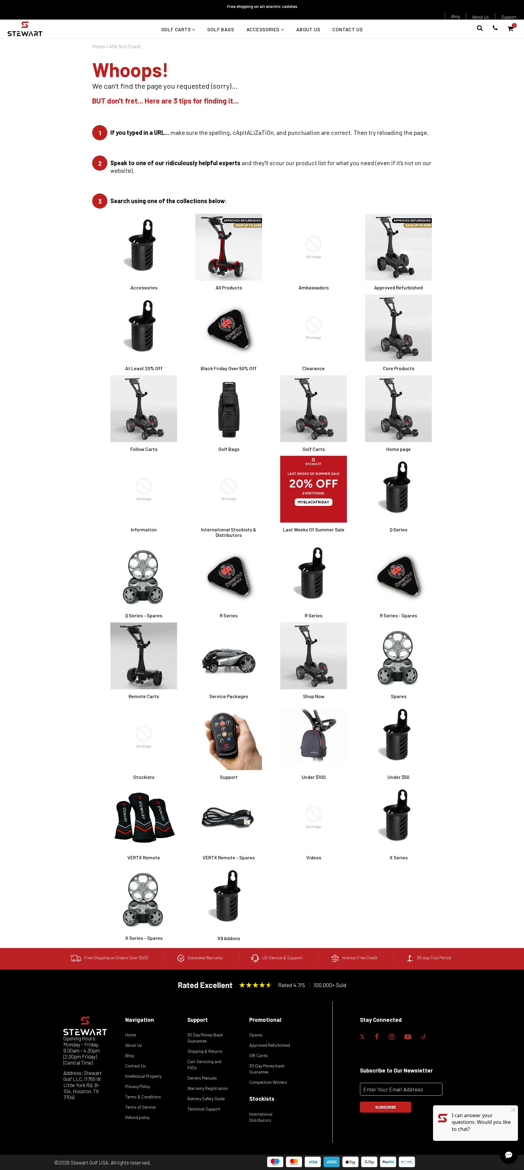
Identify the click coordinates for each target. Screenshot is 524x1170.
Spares (256, 1034)
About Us (480, 16)
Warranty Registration (207, 1088)
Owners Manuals (202, 1077)
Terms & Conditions (143, 1096)
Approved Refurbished (269, 1045)
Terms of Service (140, 1107)
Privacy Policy (137, 1086)
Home (98, 46)
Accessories (264, 29)
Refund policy (137, 1117)
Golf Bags (220, 29)
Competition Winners (268, 1082)
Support (508, 16)
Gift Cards (258, 1055)
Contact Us (347, 29)
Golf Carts (176, 29)
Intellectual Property (143, 1076)
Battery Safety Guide (206, 1098)
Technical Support (203, 1108)
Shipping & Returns (205, 1051)
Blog (455, 16)
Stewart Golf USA (89, 1162)
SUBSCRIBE (385, 1107)
